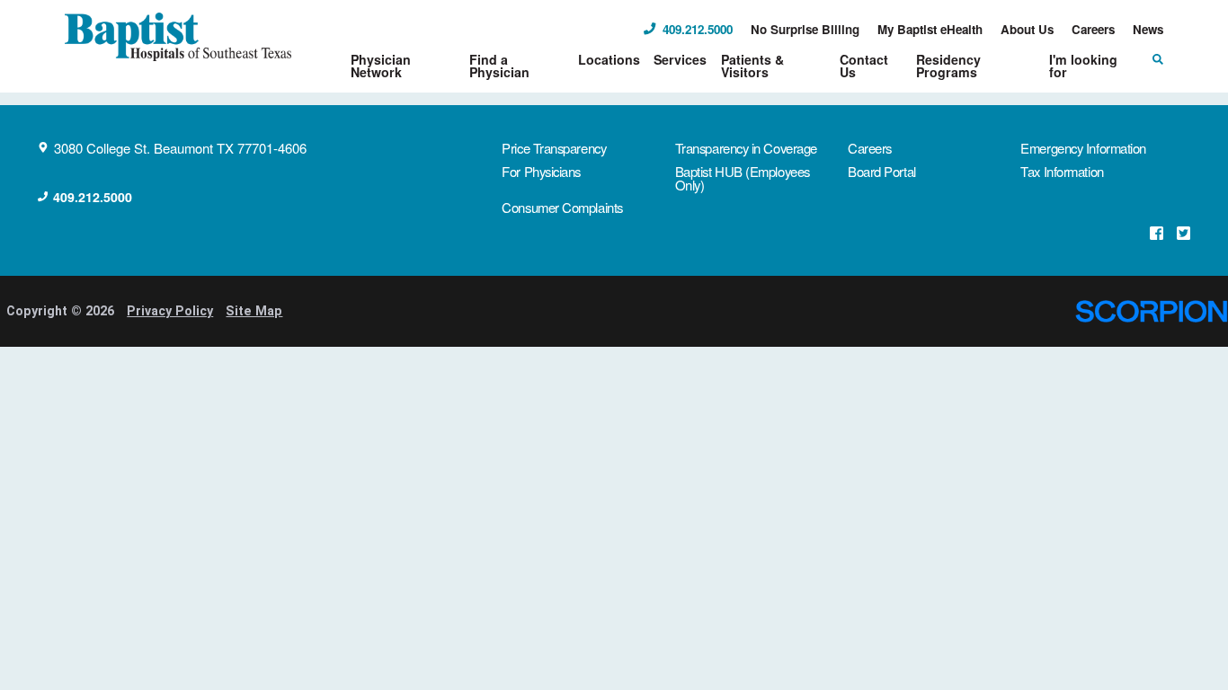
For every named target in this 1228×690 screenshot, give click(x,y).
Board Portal (882, 171)
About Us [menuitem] (1027, 29)
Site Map (254, 311)
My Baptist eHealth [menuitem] (930, 29)
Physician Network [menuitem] (381, 65)
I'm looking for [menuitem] (1083, 65)
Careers (870, 147)
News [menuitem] (1148, 29)
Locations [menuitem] (609, 59)
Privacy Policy (170, 311)
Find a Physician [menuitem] (499, 65)
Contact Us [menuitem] (864, 65)
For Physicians (541, 171)
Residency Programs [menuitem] (948, 65)
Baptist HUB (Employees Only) (742, 178)
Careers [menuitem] (1093, 29)
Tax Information (1061, 171)
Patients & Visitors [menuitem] (752, 65)
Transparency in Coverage (746, 147)
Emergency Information (1083, 147)
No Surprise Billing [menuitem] (805, 29)
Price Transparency (554, 147)
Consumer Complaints (562, 207)
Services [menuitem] (680, 59)
